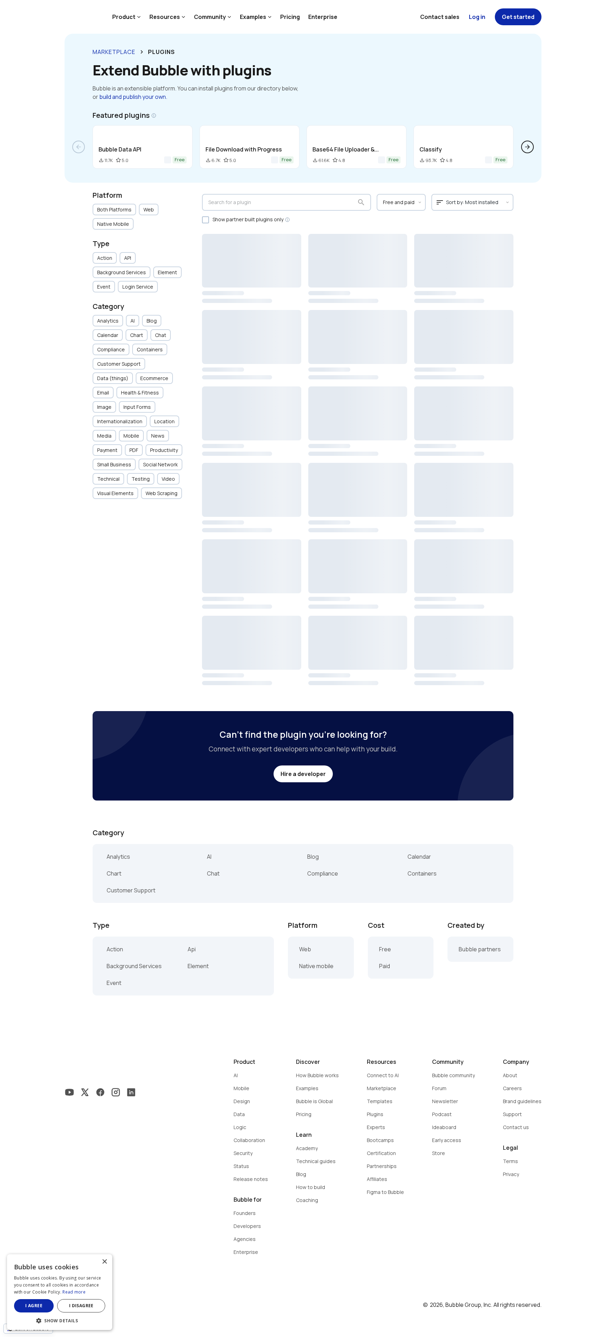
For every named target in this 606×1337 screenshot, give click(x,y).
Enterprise (322, 17)
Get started (518, 17)
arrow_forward (527, 146)
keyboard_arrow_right (141, 51)
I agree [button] (33, 1306)
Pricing (290, 17)
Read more (74, 1292)
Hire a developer (303, 774)
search (361, 202)
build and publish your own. (133, 97)
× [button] (104, 1261)
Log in (477, 17)
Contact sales (439, 17)
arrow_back (78, 146)
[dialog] (59, 1292)
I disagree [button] (81, 1306)
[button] (59, 1320)
